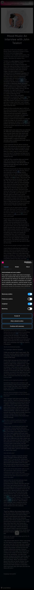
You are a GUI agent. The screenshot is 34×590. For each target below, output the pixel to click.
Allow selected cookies (17, 321)
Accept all (17, 316)
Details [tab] (17, 266)
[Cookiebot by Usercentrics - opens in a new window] (25, 262)
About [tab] (28, 266)
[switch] (30, 299)
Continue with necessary (17, 326)
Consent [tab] (6, 266)
